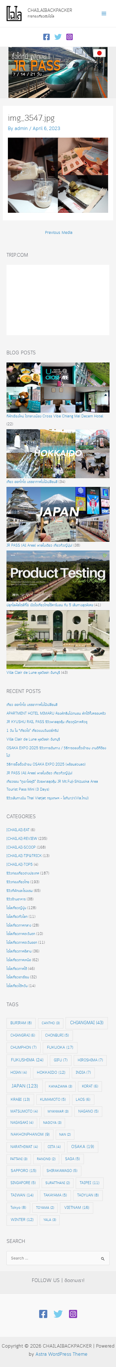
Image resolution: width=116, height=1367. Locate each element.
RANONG (46, 1159)
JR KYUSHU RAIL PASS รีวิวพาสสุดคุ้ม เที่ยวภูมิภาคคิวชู (47, 722)
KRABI (20, 1099)
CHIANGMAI (86, 1023)
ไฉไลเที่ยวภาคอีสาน (19, 951)
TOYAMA (45, 1207)
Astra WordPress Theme (61, 1354)
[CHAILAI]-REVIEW (21, 838)
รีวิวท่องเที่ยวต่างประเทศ (22, 873)
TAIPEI (89, 1183)
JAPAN (25, 1086)
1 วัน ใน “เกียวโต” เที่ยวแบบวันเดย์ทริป (32, 730)
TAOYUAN (88, 1195)
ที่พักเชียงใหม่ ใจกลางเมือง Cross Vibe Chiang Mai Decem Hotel (54, 416)
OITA (54, 1147)
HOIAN (18, 1072)
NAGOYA (52, 1122)
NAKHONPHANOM (30, 1134)
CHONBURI (57, 1035)
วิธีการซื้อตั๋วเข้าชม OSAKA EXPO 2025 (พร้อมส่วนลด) (46, 764)
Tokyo (18, 1207)
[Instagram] (69, 37)
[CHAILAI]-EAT (18, 830)
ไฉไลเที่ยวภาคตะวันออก (21, 942)
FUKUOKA (60, 1047)
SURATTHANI (57, 1183)
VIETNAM (76, 1208)
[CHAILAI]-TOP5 (19, 864)
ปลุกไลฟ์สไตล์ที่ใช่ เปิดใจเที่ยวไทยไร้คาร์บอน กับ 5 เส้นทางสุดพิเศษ (49, 605)
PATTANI (18, 1159)
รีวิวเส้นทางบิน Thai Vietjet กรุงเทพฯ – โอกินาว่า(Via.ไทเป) (47, 798)
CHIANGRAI (22, 1035)
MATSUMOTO (24, 1111)
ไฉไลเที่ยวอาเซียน (17, 977)
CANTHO (51, 1023)
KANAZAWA (60, 1086)
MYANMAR (58, 1111)
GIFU (61, 1060)
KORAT (90, 1086)
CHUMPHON (23, 1047)
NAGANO (88, 1111)
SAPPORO (23, 1171)
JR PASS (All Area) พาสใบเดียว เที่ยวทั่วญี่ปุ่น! (39, 545)
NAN (65, 1134)
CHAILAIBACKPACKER (50, 10)
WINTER (22, 1220)
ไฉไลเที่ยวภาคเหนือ (18, 960)
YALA (49, 1220)
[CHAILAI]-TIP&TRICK (24, 856)
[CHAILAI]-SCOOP (21, 847)
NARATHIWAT (24, 1147)
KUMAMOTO (53, 1099)
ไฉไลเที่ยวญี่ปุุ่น (16, 908)
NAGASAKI (22, 1122)
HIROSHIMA (90, 1060)
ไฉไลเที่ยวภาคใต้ (16, 968)
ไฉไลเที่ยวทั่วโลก (17, 916)
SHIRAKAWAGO (61, 1170)
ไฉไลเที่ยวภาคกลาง (18, 925)
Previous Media (58, 233)
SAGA (72, 1159)
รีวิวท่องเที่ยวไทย (17, 882)
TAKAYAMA (55, 1195)
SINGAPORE (23, 1182)
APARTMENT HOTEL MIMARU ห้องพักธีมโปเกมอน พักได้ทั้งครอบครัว (56, 713)
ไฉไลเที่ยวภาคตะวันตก (20, 934)
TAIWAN (22, 1195)
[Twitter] (58, 37)
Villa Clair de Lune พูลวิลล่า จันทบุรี (33, 672)
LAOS (83, 1099)
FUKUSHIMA (27, 1060)
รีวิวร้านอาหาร (16, 899)
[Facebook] (46, 37)
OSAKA (82, 1147)
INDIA (83, 1072)
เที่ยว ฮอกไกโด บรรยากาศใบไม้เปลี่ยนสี (31, 482)
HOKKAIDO (51, 1072)
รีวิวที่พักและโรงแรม (19, 891)
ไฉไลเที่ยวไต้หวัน (17, 986)
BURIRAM (21, 1023)
